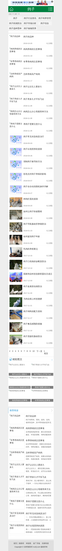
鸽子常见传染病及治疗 (33, 136)
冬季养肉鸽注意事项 (32, 61)
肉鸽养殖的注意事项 (32, 49)
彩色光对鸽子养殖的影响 (34, 174)
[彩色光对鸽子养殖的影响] (16, 177)
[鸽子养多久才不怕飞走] (16, 102)
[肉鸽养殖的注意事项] (16, 52)
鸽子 (16, 14)
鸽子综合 (45, 23)
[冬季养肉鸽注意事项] (16, 65)
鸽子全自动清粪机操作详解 (35, 186)
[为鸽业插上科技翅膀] (16, 302)
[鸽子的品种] (16, 40)
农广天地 (36, 543)
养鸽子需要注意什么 (32, 124)
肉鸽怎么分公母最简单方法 (35, 111)
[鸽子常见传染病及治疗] (16, 140)
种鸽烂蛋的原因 (30, 199)
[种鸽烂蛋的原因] (16, 202)
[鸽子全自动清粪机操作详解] (16, 190)
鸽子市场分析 (30, 23)
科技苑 (28, 543)
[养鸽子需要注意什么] (16, 127)
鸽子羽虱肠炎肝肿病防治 (34, 224)
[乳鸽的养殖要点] (16, 252)
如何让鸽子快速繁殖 (32, 211)
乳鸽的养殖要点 (30, 249)
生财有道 (45, 543)
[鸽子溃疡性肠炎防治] (16, 339)
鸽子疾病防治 (15, 23)
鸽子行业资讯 (30, 18)
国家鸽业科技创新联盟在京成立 (37, 274)
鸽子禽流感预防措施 (32, 324)
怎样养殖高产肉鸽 (31, 74)
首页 (15, 543)
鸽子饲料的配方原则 (32, 311)
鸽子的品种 (28, 36)
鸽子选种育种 (15, 28)
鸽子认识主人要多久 (32, 86)
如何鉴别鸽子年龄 (31, 236)
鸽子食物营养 (30, 28)
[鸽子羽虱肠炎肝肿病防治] (16, 227)
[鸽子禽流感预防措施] (16, 327)
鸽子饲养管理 (45, 18)
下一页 (39, 351)
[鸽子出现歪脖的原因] (16, 152)
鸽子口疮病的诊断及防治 (34, 261)
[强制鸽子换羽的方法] (16, 165)
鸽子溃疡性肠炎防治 (32, 336)
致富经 (21, 543)
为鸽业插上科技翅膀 (32, 299)
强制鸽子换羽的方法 (32, 161)
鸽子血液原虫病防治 (32, 286)
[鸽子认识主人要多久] (16, 90)
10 (33, 351)
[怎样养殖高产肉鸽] (16, 77)
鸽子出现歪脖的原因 (32, 149)
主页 (10, 14)
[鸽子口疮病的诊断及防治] (16, 264)
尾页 (46, 353)
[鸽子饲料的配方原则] (16, 314)
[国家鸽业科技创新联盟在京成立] (16, 277)
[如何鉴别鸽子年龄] (16, 240)
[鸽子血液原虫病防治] (16, 289)
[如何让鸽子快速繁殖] (16, 215)
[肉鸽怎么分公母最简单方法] (16, 115)
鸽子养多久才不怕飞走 (33, 99)
